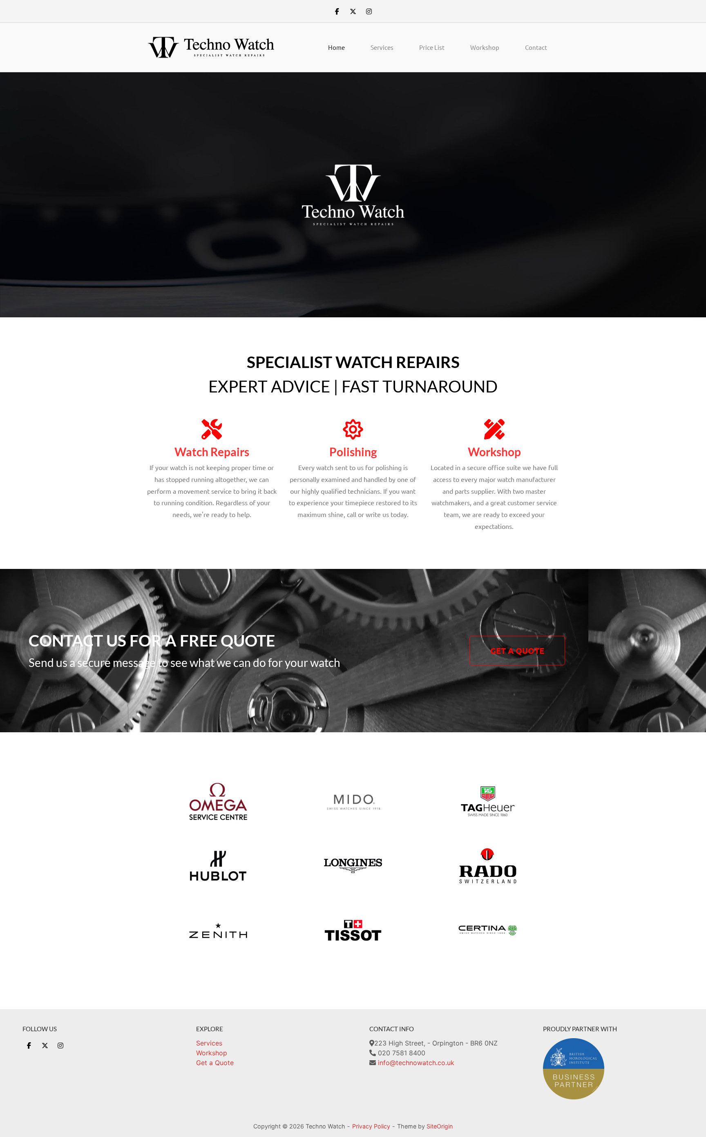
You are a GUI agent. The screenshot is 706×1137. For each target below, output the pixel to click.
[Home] (211, 47)
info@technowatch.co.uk (416, 1063)
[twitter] (353, 11)
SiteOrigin (440, 1126)
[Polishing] (353, 429)
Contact (536, 47)
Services (382, 47)
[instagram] (368, 11)
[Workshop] (494, 429)
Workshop (484, 47)
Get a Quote (215, 1063)
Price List (432, 47)
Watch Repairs (211, 452)
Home (336, 47)
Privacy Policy (371, 1126)
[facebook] (337, 11)
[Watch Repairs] (211, 429)
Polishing (353, 452)
